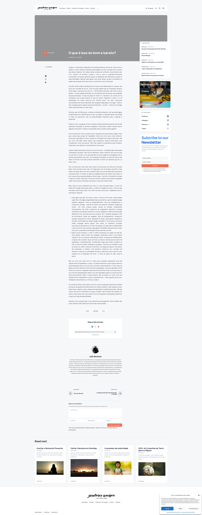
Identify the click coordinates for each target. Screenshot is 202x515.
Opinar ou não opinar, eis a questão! (153, 62)
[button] (199, 495)
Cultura (111, 502)
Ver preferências (193, 508)
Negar (180, 508)
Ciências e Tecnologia (101, 502)
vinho (103, 311)
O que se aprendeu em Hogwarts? (152, 69)
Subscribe (155, 166)
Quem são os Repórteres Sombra (173, 512)
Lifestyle (118, 502)
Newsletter (55, 512)
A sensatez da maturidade (116, 448)
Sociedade (85, 502)
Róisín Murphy (146, 55)
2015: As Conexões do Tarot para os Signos (151, 449)
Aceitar (167, 508)
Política (91, 502)
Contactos (47, 512)
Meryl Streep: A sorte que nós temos (153, 75)
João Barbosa (95, 356)
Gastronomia (51, 52)
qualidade (95, 311)
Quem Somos (38, 512)
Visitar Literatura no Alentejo (84, 448)
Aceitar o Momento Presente (50, 448)
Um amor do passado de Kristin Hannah (154, 49)
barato (87, 311)
